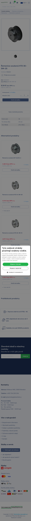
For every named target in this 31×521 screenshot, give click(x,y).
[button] (15, 272)
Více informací (13, 260)
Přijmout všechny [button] (15, 264)
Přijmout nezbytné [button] (15, 268)
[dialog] (15, 261)
